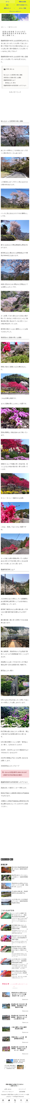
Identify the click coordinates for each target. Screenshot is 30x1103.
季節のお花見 (6, 859)
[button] (26, 562)
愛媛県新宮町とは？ (10, 80)
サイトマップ (22, 1089)
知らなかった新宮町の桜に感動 (13, 75)
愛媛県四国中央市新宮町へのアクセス (15, 85)
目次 (7, 69)
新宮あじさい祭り (10, 82)
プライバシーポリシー (8, 1091)
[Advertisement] (15, 105)
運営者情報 (22, 1091)
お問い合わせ (7, 1089)
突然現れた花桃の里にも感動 (12, 77)
